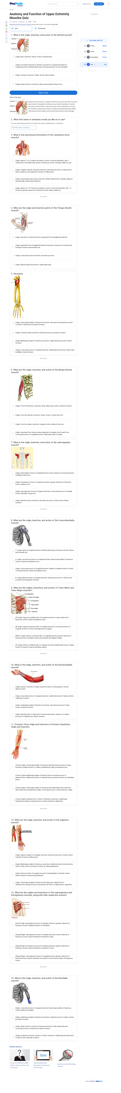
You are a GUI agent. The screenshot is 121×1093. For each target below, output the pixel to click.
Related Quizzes (16, 1047)
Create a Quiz (99, 4)
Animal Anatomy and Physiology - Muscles (66, 1065)
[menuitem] (86, 4)
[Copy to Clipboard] (7, 38)
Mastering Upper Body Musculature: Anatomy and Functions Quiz (41, 1065)
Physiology (21, 22)
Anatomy (14, 22)
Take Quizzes (86, 4)
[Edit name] (95, 64)
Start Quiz (43, 92)
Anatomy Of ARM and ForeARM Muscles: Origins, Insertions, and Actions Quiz (19, 1065)
